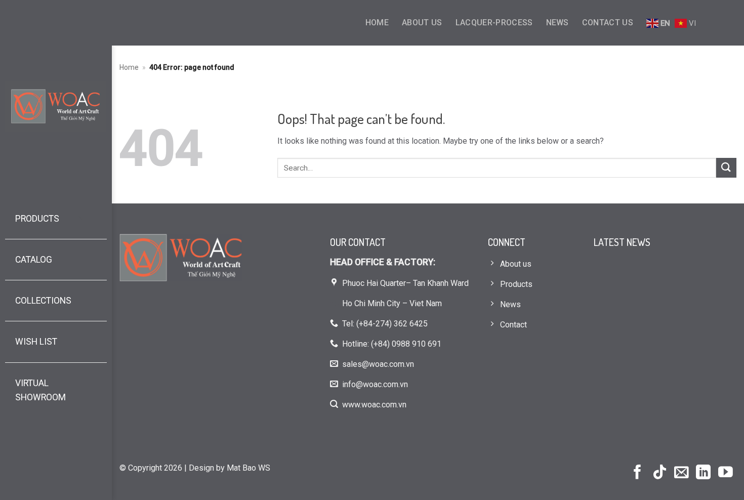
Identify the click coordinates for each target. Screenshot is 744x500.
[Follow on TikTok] (659, 473)
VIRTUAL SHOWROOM (40, 390)
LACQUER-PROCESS (494, 22)
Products (37, 219)
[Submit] (726, 168)
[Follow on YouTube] (725, 473)
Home (377, 22)
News (557, 22)
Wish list (36, 342)
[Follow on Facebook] (637, 473)
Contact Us (607, 22)
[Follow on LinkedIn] (703, 473)
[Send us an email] (681, 473)
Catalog (33, 260)
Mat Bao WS (248, 468)
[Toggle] (82, 219)
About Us (422, 22)
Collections (43, 301)
